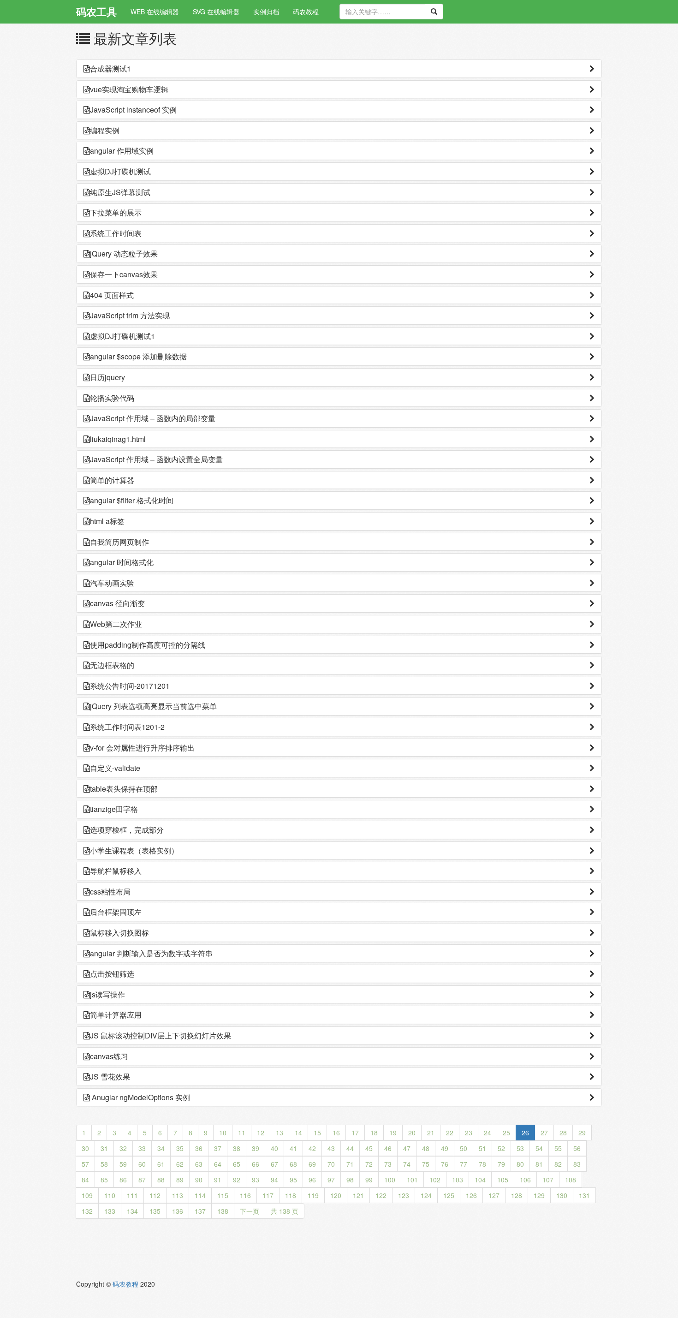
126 (471, 1195)
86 (123, 1179)
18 (374, 1132)
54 (539, 1148)
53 (520, 1148)
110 (109, 1195)
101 (412, 1179)
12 (260, 1132)
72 (369, 1164)
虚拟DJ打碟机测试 (120, 171)
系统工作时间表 (116, 233)
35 (180, 1148)
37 (217, 1148)
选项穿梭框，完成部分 (127, 829)
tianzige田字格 (114, 809)
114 (200, 1195)
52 (501, 1148)
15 (317, 1132)
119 (313, 1195)
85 (104, 1179)
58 (104, 1164)
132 (87, 1211)
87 (142, 1179)
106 (525, 1179)
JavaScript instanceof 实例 (133, 109)
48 (425, 1148)
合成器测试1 (110, 68)
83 (577, 1164)
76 (444, 1164)
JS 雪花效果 (110, 1076)
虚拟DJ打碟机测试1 (122, 336)
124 (426, 1195)
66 (255, 1164)
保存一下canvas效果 (124, 274)
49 (444, 1148)
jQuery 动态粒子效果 (124, 253)
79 (501, 1164)
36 (198, 1148)
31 (104, 1148)
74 (406, 1164)
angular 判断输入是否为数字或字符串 (151, 953)
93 (255, 1179)
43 (331, 1148)
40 (274, 1148)
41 (293, 1148)
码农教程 (306, 11)
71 (350, 1164)
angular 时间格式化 (122, 562)
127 (494, 1195)
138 (222, 1211)
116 (245, 1195)
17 (355, 1132)
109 (87, 1195)
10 (222, 1132)
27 (544, 1132)
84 (85, 1179)
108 (570, 1179)
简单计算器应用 (116, 1014)
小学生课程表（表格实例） (134, 850)
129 (539, 1195)
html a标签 (107, 521)
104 (480, 1179)
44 (350, 1148)
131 (584, 1195)
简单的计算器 (112, 480)
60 (142, 1164)
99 (369, 1179)
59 (123, 1164)
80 (520, 1164)
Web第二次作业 (116, 624)
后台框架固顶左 (116, 911)
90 (198, 1179)
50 (463, 1148)
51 (482, 1148)
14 (298, 1132)
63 (198, 1164)
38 (236, 1148)
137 (200, 1211)
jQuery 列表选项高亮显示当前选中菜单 (153, 706)
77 (463, 1164)
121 (358, 1195)
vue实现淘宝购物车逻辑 (129, 89)
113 (177, 1195)
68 (293, 1164)
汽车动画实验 (112, 583)
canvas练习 (109, 1056)
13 (279, 1132)
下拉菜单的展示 (116, 212)
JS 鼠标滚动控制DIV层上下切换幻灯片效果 (160, 1035)
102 (434, 1179)
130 (561, 1195)
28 (563, 1132)
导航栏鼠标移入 (116, 870)
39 (255, 1148)
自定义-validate (115, 768)
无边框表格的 (112, 665)
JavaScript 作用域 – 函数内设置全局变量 (156, 459)
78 (482, 1164)
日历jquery (107, 377)
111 (132, 1195)
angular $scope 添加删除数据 (138, 356)
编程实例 (104, 130)
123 (403, 1195)
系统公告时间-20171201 (130, 685)
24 (487, 1132)
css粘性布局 (110, 891)
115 (222, 1195)
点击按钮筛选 (112, 973)
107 (547, 1179)
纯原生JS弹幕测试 (120, 192)
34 (161, 1148)
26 (525, 1132)
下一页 (249, 1211)
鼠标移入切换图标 (119, 932)
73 (388, 1164)
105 (502, 1179)
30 (85, 1148)
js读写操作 (107, 994)
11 (241, 1132)
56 (577, 1148)
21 (430, 1132)
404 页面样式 (112, 295)
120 (335, 1195)
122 (381, 1195)
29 (582, 1132)
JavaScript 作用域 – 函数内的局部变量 (152, 418)
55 (558, 1148)
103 (457, 1179)
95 (293, 1179)
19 (393, 1132)
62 (180, 1164)
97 (331, 1179)
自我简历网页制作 (119, 542)
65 (236, 1164)
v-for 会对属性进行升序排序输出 (142, 747)
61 (161, 1164)
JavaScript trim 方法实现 (130, 315)
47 (406, 1148)
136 (177, 1211)
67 (274, 1164)
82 (558, 1164)
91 (217, 1179)
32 (123, 1148)
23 (468, 1132)
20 (412, 1132)
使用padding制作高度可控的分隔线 (147, 644)
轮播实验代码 (112, 398)
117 (268, 1195)
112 (155, 1195)
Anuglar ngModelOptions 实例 (140, 1097)
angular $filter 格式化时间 (131, 500)
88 (161, 1179)
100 (389, 1179)
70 (331, 1164)
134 (132, 1211)
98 (350, 1179)
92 (236, 1179)
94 (274, 1179)
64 (217, 1164)
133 (109, 1211)
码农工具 (96, 11)
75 (425, 1164)
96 (312, 1179)
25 (506, 1132)
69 (312, 1164)
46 (388, 1148)
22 (449, 1132)
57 (85, 1164)
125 (448, 1195)
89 (180, 1179)
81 (539, 1164)
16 (336, 1132)
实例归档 (266, 11)
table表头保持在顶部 (124, 788)
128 (516, 1195)
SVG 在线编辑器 (216, 11)
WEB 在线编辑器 (155, 11)
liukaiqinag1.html (118, 439)
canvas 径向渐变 (117, 603)
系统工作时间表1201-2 (127, 727)
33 (142, 1148)
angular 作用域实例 (122, 150)
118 (290, 1195)
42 (312, 1148)
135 (155, 1211)
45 (369, 1148)
